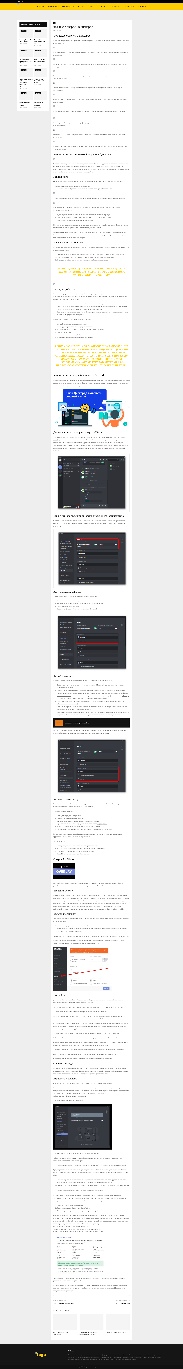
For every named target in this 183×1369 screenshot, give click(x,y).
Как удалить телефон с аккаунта (116, 1332)
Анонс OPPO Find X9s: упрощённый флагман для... (39, 61)
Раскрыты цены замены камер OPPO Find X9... (25, 61)
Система (140, 6)
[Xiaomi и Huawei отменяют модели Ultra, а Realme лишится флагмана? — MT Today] (26, 95)
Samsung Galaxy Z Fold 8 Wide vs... (25, 40)
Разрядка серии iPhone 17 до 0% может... (39, 80)
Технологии (52, 6)
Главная (40, 6)
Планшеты (114, 6)
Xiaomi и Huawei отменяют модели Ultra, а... (24, 103)
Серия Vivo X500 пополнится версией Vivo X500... (40, 103)
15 (54, 23)
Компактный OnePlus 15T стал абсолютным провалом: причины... (26, 82)
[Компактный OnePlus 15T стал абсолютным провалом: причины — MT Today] (26, 72)
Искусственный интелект (73, 6)
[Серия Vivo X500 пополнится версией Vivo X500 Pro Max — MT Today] (40, 95)
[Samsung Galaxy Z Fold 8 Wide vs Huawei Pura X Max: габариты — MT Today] (26, 33)
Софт (91, 6)
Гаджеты (101, 6)
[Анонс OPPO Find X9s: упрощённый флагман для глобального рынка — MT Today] (40, 53)
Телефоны (128, 6)
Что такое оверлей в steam (63, 1303)
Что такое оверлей (122, 1303)
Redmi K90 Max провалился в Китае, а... (40, 41)
